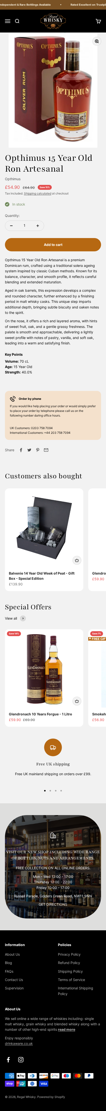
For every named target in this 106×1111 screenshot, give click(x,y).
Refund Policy (69, 963)
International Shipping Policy (75, 991)
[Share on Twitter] (29, 450)
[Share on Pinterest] (38, 450)
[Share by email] (46, 450)
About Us (12, 954)
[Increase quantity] (38, 226)
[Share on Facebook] (21, 450)
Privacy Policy (69, 954)
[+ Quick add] (76, 560)
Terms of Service (71, 980)
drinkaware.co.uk (19, 1043)
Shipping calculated (37, 193)
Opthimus (12, 179)
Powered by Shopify (51, 1097)
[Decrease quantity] (11, 226)
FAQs (9, 971)
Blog (8, 963)
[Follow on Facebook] (8, 1059)
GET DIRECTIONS (53, 904)
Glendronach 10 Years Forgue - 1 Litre (40, 714)
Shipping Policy (70, 971)
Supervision (14, 988)
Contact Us (14, 980)
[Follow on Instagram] (21, 1059)
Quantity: (12, 215)
